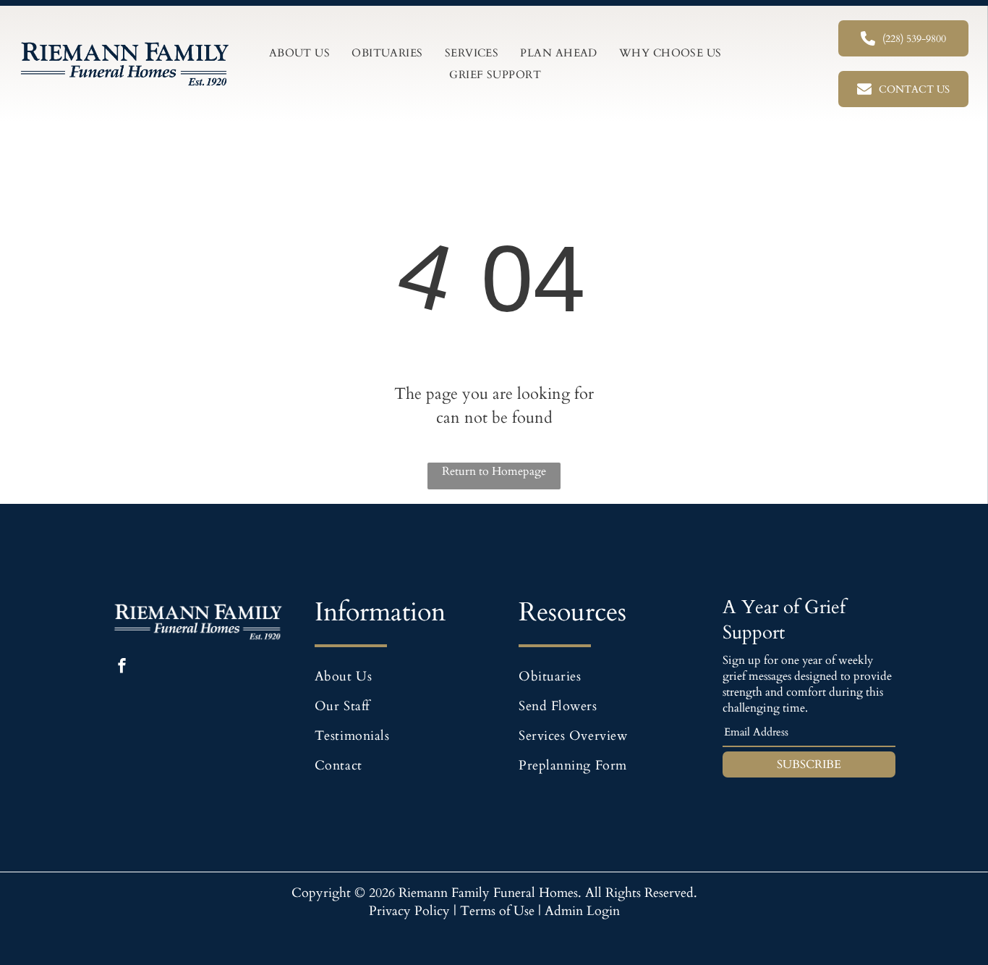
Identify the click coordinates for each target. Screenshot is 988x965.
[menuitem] (299, 53)
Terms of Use (497, 911)
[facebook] (122, 667)
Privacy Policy (409, 911)
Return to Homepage (494, 471)
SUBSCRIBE (809, 764)
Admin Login (582, 911)
